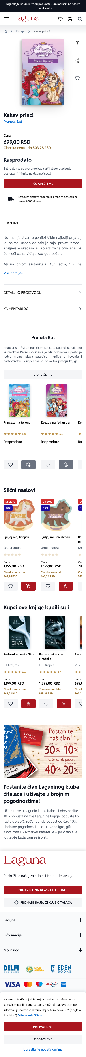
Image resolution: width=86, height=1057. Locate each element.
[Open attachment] (77, 44)
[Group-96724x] (52, 984)
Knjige (20, 31)
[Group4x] (39, 984)
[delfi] (11, 969)
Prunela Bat (13, 121)
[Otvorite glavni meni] (7, 19)
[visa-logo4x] (12, 984)
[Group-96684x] (61, 969)
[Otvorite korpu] (70, 19)
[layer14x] (63, 984)
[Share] (76, 60)
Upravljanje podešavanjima (43, 1049)
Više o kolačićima (30, 1015)
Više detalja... (13, 273)
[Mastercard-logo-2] (28, 984)
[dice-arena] (35, 969)
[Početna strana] (27, 19)
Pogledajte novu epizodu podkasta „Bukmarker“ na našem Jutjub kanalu (43, 6)
